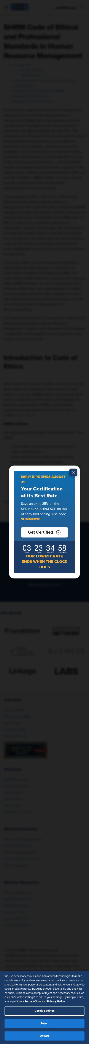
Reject (44, 1023)
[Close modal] (73, 472)
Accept (44, 1035)
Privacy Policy (56, 1001)
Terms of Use (33, 1001)
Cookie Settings (45, 1011)
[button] (44, 532)
